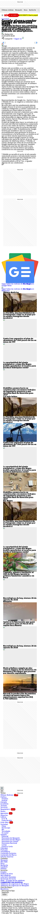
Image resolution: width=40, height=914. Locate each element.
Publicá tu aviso (7, 874)
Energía (4, 802)
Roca (25, 10)
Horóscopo (6, 828)
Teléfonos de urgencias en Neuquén (15, 885)
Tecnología (6, 831)
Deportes (4, 815)
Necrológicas (6, 875)
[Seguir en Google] (3, 44)
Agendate (6, 813)
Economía (4, 804)
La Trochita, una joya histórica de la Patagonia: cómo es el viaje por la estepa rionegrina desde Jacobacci (19, 315)
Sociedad (5, 19)
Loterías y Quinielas (8, 877)
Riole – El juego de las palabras (13, 880)
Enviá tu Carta (7, 846)
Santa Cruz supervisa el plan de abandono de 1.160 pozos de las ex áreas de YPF (19, 340)
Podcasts (4, 850)
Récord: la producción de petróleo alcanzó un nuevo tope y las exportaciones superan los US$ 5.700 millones (19, 696)
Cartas (4, 845)
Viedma (3, 869)
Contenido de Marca (8, 855)
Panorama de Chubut (10, 841)
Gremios (5, 799)
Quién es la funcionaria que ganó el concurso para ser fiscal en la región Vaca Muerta (19, 624)
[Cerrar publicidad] (2, 788)
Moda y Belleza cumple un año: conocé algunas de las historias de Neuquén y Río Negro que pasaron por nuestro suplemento (19, 670)
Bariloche (32, 10)
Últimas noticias (8, 10)
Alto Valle (4, 862)
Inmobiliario (5, 852)
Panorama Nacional (9, 843)
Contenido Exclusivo (8, 853)
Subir (4, 895)
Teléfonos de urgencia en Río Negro (15, 884)
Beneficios (5, 889)
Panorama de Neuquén (11, 838)
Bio (3, 829)
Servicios (4, 807)
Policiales (4, 848)
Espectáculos (7, 820)
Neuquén (18, 10)
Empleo (3, 872)
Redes (3, 811)
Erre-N (4, 819)
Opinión (4, 835)
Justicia (4, 800)
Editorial (5, 836)
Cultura (3, 817)
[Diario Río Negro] (11, 15)
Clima (4, 826)
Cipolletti (4, 867)
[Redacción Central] (2, 33)
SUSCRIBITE (28, 15)
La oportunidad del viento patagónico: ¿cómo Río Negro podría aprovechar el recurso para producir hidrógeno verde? (19, 365)
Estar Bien (6, 822)
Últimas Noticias (9, 795)
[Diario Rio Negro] (10, 897)
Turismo (4, 805)
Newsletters (8, 809)
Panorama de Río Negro (11, 840)
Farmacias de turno (8, 879)
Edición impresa (7, 857)
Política (3, 797)
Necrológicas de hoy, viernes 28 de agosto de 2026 (19, 599)
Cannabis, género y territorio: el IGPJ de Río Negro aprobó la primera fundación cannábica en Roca (18, 575)
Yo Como (5, 833)
